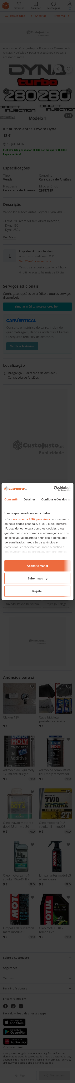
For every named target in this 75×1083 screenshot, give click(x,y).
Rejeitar (37, 591)
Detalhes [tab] (30, 499)
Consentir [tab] (11, 499)
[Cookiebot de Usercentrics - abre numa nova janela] (54, 488)
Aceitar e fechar (37, 565)
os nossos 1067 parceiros (31, 519)
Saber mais (35, 578)
